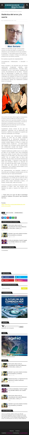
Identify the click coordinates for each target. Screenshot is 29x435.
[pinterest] (7, 280)
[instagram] (21, 280)
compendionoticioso (7, 20)
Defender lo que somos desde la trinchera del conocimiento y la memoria (17, 234)
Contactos (17, 430)
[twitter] (21, 277)
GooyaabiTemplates (23, 433)
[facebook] (7, 277)
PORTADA (7, 11)
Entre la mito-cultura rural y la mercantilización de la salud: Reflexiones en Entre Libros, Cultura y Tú (17, 227)
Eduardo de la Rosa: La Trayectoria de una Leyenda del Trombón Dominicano (17, 379)
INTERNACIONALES (18, 212)
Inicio (2, 11)
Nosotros (12, 430)
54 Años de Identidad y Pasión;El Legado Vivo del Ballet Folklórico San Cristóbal (17, 241)
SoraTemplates (9, 433)
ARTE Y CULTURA (9, 212)
